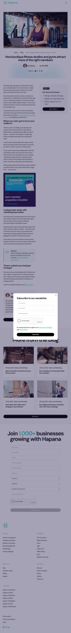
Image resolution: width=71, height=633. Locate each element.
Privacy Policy (23, 330)
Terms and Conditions (45, 327)
